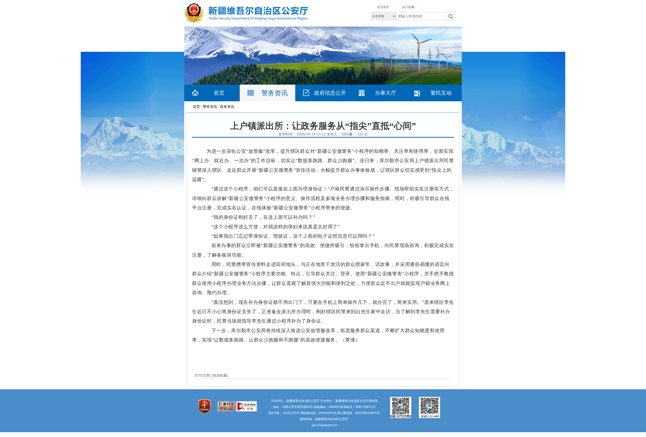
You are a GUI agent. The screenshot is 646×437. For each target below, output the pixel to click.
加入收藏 (408, 7)
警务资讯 (274, 93)
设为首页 (383, 7)
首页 (219, 93)
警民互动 (441, 93)
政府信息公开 (330, 93)
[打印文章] (203, 375)
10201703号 (291, 413)
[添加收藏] (220, 375)
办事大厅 (385, 93)
